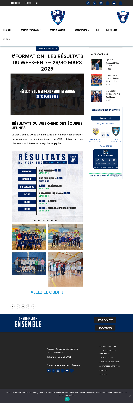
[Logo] (58, 17)
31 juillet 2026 (111, 60)
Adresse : (51, 349)
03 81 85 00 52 (64, 357)
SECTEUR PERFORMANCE (31, 30)
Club (6, 39)
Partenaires (111, 30)
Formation (53, 48)
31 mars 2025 (42, 48)
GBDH (110, 69)
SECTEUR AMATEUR (57, 30)
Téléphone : (52, 357)
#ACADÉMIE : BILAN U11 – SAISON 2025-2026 (113, 82)
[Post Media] (96, 64)
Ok (67, 399)
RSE (97, 30)
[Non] (129, 396)
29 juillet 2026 (111, 75)
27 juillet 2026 (111, 91)
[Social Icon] (13, 306)
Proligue (7, 30)
